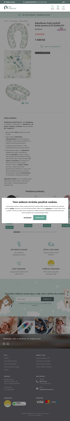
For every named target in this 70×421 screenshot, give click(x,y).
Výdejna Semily (10, 2)
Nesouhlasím (28, 217)
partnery (48, 208)
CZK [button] (63, 2)
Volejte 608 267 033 (30, 2)
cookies (12, 208)
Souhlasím (40, 217)
